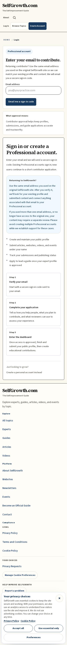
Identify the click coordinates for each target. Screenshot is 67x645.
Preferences (34, 637)
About (6, 17)
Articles (6, 447)
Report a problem (14, 590)
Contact (7, 514)
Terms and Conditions (14, 542)
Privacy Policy (10, 533)
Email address (13, 84)
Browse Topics (19, 26)
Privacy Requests (11, 566)
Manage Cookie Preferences (20, 575)
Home (6, 39)
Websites (7, 479)
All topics (7, 420)
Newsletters (9, 488)
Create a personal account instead (24, 372)
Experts (6, 429)
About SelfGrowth (12, 470)
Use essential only (48, 628)
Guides (6, 438)
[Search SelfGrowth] (14, 17)
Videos (6, 456)
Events (6, 497)
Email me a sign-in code (21, 101)
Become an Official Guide (16, 505)
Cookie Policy (10, 551)
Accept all (18, 628)
